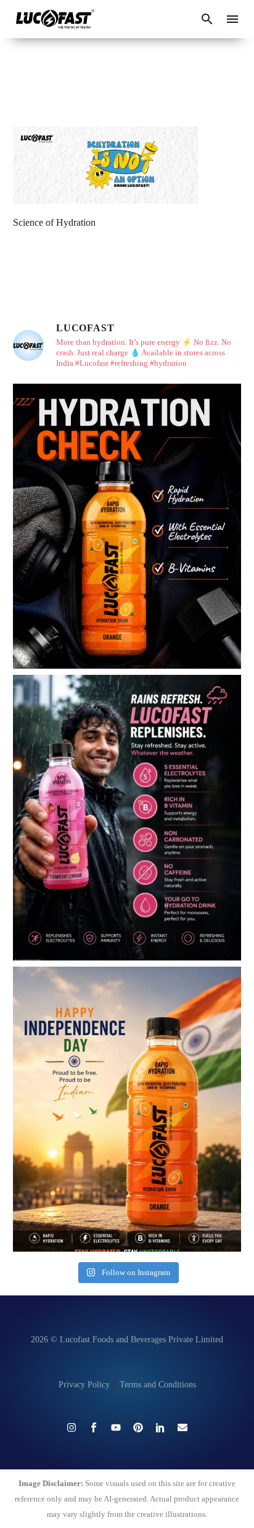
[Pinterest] (138, 1427)
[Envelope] (182, 1427)
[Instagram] (71, 1427)
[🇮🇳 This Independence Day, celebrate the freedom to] (127, 1109)
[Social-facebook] (94, 1427)
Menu (232, 19)
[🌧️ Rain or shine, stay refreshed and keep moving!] (127, 817)
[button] (207, 19)
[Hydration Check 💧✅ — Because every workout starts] (127, 526)
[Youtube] (116, 1427)
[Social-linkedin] (160, 1427)
